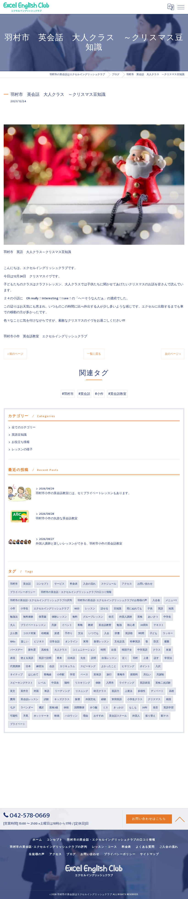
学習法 (168, 658)
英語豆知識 (19, 434)
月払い (147, 675)
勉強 (119, 625)
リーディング (62, 691)
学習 (72, 675)
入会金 (156, 600)
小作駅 (60, 675)
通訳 (41, 708)
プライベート (17, 724)
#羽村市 (68, 393)
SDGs (12, 642)
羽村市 (14, 584)
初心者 (131, 625)
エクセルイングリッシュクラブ (51, 609)
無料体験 (28, 617)
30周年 (144, 625)
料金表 (73, 584)
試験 (46, 699)
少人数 (14, 633)
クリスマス (154, 699)
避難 (166, 642)
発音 (155, 708)
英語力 (115, 691)
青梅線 (47, 675)
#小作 (99, 393)
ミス (105, 708)
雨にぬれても (134, 609)
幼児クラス (100, 691)
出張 (113, 650)
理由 (85, 716)
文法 (80, 633)
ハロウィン (71, 716)
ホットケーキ (41, 716)
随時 (66, 683)
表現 (12, 658)
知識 (171, 609)
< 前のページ (15, 354)
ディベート (157, 691)
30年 (144, 708)
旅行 (109, 675)
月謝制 (160, 675)
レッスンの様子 (22, 449)
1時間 (141, 633)
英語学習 (168, 708)
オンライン (71, 642)
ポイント (145, 666)
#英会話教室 (117, 393)
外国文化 (91, 699)
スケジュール (108, 584)
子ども (153, 633)
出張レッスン (109, 658)
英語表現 (145, 683)
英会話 (27, 584)
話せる (104, 609)
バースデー (16, 650)
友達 (168, 650)
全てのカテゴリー (24, 427)
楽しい (24, 642)
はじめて (33, 675)
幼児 (111, 617)
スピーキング (88, 666)
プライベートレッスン (33, 625)
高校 (171, 691)
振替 (77, 699)
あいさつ (153, 617)
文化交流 (119, 642)
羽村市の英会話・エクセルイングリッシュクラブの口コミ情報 (76, 592)
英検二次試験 (163, 683)
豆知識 (117, 609)
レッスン (90, 609)
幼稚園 (45, 633)
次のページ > (173, 354)
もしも (133, 708)
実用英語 (117, 699)
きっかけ (118, 708)
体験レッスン (59, 617)
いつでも (93, 633)
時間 (103, 650)
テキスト (159, 625)
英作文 (24, 691)
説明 (93, 658)
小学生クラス (134, 699)
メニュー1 (171, 600)
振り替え (150, 716)
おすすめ (99, 716)
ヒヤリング (128, 666)
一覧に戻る (94, 354)
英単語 (97, 675)
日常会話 (55, 642)
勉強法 (14, 617)
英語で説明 (45, 658)
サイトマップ (149, 854)
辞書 (117, 633)
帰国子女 (127, 650)
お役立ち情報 (21, 442)
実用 (85, 642)
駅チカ (165, 716)
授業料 (134, 675)
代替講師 (15, 666)
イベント (67, 625)
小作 (12, 609)
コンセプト (42, 584)
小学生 (24, 609)
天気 (25, 716)
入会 (106, 633)
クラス (156, 650)
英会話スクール (118, 716)
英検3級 (53, 708)
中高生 (55, 683)
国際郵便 (79, 708)
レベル (42, 683)
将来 (59, 658)
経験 (103, 699)
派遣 (56, 633)
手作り (68, 633)
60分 (77, 609)
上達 (145, 658)
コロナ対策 (29, 633)
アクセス (127, 584)
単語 (46, 691)
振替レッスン (101, 642)
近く (124, 658)
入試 (157, 666)
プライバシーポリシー (22, 592)
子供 (149, 609)
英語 (160, 609)
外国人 (136, 716)
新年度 (32, 650)
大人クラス (60, 650)
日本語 (71, 658)
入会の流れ (89, 584)
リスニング (81, 691)
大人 (12, 625)
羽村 (135, 658)
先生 (83, 658)
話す (156, 658)
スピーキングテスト (21, 683)
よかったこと (108, 666)
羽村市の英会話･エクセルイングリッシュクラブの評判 (41, 600)
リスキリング (82, 683)
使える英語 (27, 658)
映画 (56, 716)
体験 (98, 683)
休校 (66, 708)
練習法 (40, 666)
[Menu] (181, 7)
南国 (168, 699)
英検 (139, 617)
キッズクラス (61, 699)
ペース (84, 675)
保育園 (42, 617)
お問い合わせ (144, 584)
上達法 (128, 691)
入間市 (110, 683)
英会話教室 (105, 625)
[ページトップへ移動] (180, 819)
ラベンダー (27, 708)
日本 (28, 666)
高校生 (45, 650)
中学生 (167, 617)
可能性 (14, 716)
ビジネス (39, 642)
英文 (12, 691)
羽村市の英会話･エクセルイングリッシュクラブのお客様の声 (112, 600)
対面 (36, 691)
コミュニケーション (83, 650)
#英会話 (84, 393)
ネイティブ (16, 675)
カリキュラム (67, 666)
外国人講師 (125, 617)
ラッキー (168, 633)
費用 (12, 699)
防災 (156, 642)
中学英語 (142, 650)
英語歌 (129, 633)
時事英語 (135, 642)
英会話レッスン (29, 699)
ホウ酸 (93, 708)
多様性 (141, 691)
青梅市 (121, 675)
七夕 (12, 708)
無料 (74, 617)
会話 (51, 666)
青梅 (80, 625)
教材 (90, 625)
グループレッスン (93, 617)
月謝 (53, 625)
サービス (59, 584)
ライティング (126, 683)
